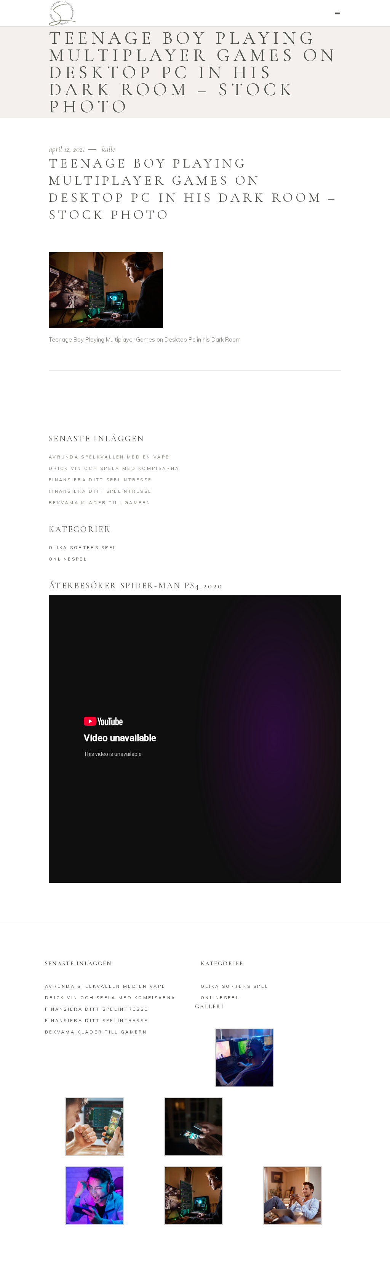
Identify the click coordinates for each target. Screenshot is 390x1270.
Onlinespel (68, 559)
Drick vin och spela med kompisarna (114, 468)
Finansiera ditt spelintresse (100, 479)
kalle (108, 149)
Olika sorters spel (83, 547)
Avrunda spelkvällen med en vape (109, 457)
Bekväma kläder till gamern (100, 502)
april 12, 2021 (68, 149)
